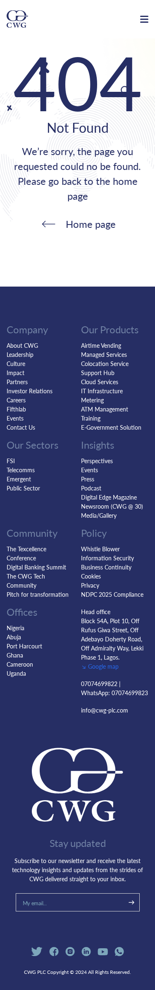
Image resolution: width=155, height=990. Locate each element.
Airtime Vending (101, 345)
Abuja (14, 637)
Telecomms (21, 470)
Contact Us (21, 427)
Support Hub (97, 372)
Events (15, 418)
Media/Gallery (99, 515)
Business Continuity (106, 567)
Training (90, 418)
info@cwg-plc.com (104, 710)
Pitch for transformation (38, 594)
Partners (17, 382)
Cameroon (20, 664)
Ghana (15, 655)
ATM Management (104, 409)
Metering (92, 400)
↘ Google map (100, 666)
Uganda (16, 673)
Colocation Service (105, 363)
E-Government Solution (111, 427)
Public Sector (23, 488)
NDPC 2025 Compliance (112, 594)
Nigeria (15, 628)
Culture (16, 363)
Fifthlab (16, 409)
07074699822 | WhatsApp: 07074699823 (114, 688)
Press (87, 479)
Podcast (91, 488)
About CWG (22, 345)
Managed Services (104, 354)
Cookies (91, 576)
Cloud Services (99, 382)
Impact (15, 372)
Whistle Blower (100, 549)
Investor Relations (29, 391)
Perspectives (97, 461)
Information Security (107, 558)
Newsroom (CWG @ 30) (112, 506)
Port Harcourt (24, 646)
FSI (11, 461)
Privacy (90, 585)
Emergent (19, 479)
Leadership (20, 354)
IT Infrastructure (102, 391)
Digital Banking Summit (36, 567)
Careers (16, 400)
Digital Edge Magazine (109, 497)
